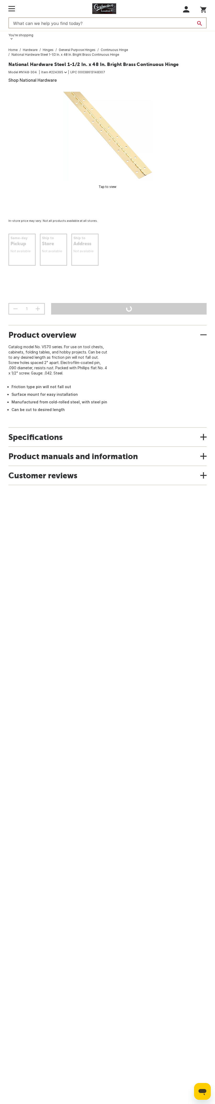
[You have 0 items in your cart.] (203, 9)
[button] (186, 9)
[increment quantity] (38, 308)
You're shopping (20, 35)
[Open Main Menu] (11, 8)
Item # (52, 72)
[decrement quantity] (15, 308)
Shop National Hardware (32, 80)
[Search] (199, 23)
